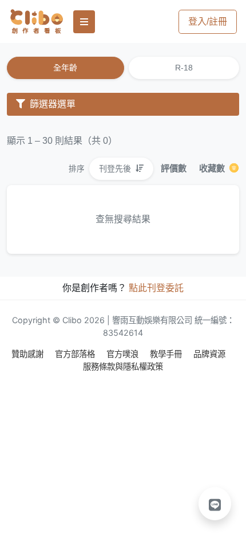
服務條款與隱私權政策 (123, 366)
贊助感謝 (28, 354)
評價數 (174, 168)
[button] (215, 503)
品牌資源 (209, 354)
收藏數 (213, 168)
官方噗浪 (123, 354)
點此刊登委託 (156, 288)
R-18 (184, 67)
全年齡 (65, 67)
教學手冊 (167, 354)
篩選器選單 (51, 104)
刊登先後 (116, 168)
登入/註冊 (207, 21)
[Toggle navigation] (84, 21)
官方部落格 (76, 354)
